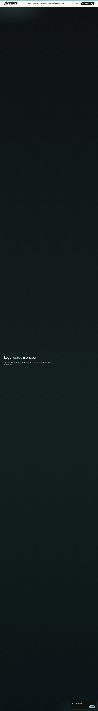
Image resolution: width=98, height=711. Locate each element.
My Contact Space (87, 3)
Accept (92, 706)
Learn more (79, 703)
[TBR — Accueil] (11, 4)
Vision (29, 3)
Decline (85, 706)
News (63, 3)
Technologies (36, 3)
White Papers (44, 3)
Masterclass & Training (54, 3)
